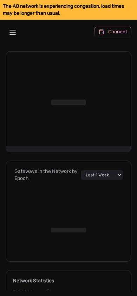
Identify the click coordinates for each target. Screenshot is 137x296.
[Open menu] (13, 32)
